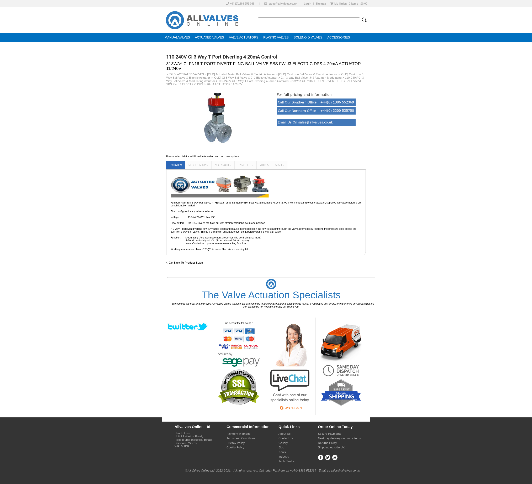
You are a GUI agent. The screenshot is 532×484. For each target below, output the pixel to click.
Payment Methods (238, 433)
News (282, 452)
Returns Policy (327, 442)
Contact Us (285, 438)
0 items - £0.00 (358, 3)
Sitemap (320, 3)
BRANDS (171, 45)
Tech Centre (286, 461)
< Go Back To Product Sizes (184, 262)
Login (307, 3)
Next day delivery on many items (339, 438)
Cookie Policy (235, 447)
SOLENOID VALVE (307, 37)
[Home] (202, 29)
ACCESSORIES (338, 37)
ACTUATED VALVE (208, 37)
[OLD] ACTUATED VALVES (186, 74)
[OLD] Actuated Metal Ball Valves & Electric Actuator (241, 74)
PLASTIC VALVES (276, 37)
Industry (283, 456)
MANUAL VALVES (177, 37)
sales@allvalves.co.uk (283, 3)
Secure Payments (329, 433)
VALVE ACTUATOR (242, 37)
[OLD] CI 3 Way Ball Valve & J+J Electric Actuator (245, 77)
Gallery (283, 442)
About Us (284, 433)
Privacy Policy (236, 442)
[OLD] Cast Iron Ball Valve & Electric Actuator (307, 74)
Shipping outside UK (331, 447)
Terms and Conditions (241, 438)
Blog (281, 447)
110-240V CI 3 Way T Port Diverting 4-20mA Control (252, 81)
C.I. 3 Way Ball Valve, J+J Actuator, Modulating (311, 77)
